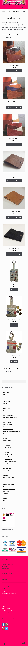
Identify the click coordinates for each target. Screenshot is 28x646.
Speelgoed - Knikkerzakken (8, 484)
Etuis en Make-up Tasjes (10, 449)
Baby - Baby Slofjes (7, 422)
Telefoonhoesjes (8, 459)
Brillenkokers (6, 433)
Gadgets (5, 438)
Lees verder (14, 289)
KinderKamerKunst (7, 468)
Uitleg (3, 585)
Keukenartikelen (6, 466)
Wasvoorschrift (5, 571)
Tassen (4, 486)
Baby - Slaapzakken (7, 419)
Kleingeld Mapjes (8, 454)
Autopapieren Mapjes (9, 443)
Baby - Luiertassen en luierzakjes (10, 417)
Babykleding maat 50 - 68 (8, 406)
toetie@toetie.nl (9, 612)
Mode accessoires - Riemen (8, 477)
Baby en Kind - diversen (8, 429)
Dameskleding (6, 436)
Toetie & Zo (9, 11)
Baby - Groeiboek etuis (8, 415)
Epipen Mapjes (8, 447)
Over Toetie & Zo (5, 586)
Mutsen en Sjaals (6, 479)
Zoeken (14, 643)
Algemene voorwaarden (7, 564)
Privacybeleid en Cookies (7, 573)
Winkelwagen (21, 642)
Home (4, 11)
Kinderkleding (6, 470)
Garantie (4, 570)
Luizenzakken (6, 475)
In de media (4, 588)
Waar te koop (6, 503)
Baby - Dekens (6, 413)
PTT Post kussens (7, 399)
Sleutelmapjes (8, 463)
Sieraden (5, 482)
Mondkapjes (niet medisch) (9, 489)
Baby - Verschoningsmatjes (9, 426)
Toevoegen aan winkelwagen (14, 71)
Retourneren (5, 566)
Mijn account (4, 643)
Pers (4, 500)
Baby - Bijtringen (6, 410)
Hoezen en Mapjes (16, 11)
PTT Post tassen (6, 401)
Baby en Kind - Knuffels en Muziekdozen (11, 431)
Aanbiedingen (6, 392)
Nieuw (4, 394)
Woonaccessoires (6, 491)
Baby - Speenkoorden (7, 424)
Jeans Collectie (6, 396)
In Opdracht (5, 498)
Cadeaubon (5, 493)
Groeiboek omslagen (9, 456)
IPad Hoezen (7, 452)
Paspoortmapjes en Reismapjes (11, 461)
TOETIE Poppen (6, 403)
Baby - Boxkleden (6, 408)
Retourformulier (5, 568)
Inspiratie (5, 496)
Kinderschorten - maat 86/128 (9, 473)
